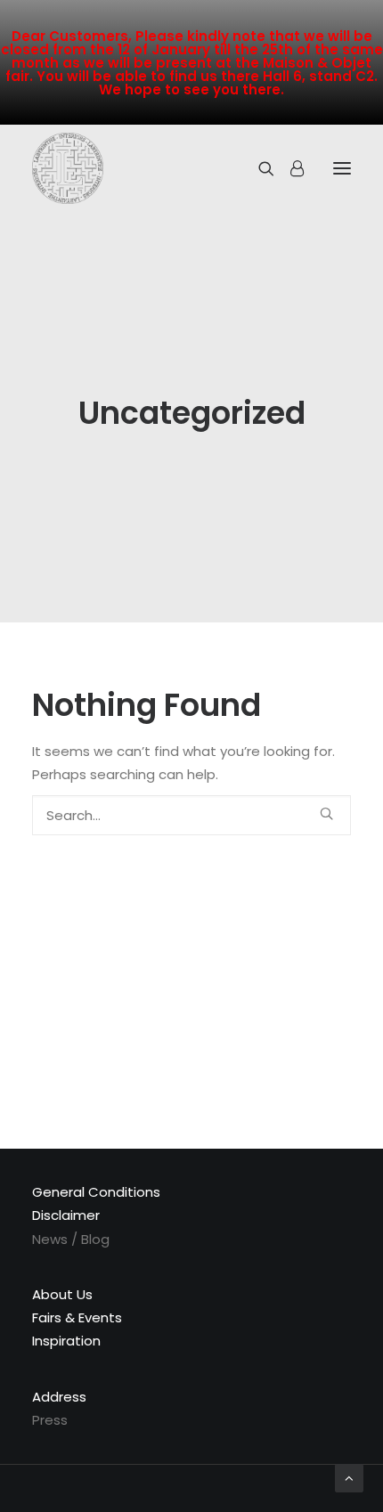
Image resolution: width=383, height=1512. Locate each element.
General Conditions (96, 1192)
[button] (326, 813)
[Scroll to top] (349, 1476)
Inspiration (66, 1340)
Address (59, 1396)
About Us (62, 1294)
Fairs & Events (77, 1317)
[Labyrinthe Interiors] (67, 168)
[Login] (289, 168)
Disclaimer (66, 1215)
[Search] (258, 168)
